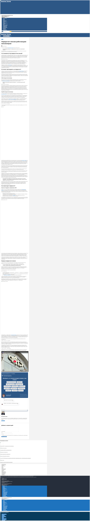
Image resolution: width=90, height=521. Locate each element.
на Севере (14, 195)
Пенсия (4, 19)
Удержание (4, 495)
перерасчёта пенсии (10, 47)
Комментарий (3, 431)
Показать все (3, 420)
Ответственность (5, 489)
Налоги (4, 487)
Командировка (5, 20)
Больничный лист (5, 30)
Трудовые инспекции (4, 478)
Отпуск (4, 22)
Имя (1, 432)
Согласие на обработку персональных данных (7, 481)
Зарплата (4, 21)
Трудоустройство (5, 27)
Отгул (3, 18)
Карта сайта (3, 482)
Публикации (3, 17)
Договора (4, 23)
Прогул (4, 24)
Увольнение (4, 28)
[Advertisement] (45, 9)
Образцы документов (4, 16)
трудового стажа (24, 160)
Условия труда (4, 29)
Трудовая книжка (5, 25)
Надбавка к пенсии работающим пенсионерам (6, 462)
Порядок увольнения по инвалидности (5, 454)
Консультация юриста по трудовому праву (7, 15)
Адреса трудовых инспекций (5, 498)
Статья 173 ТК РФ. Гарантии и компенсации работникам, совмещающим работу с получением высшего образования (15, 458)
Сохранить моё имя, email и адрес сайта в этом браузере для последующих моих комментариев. (15, 435)
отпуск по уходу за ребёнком (12, 99)
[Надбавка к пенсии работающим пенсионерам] (2, 460)
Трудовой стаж (5, 26)
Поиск (10, 31)
